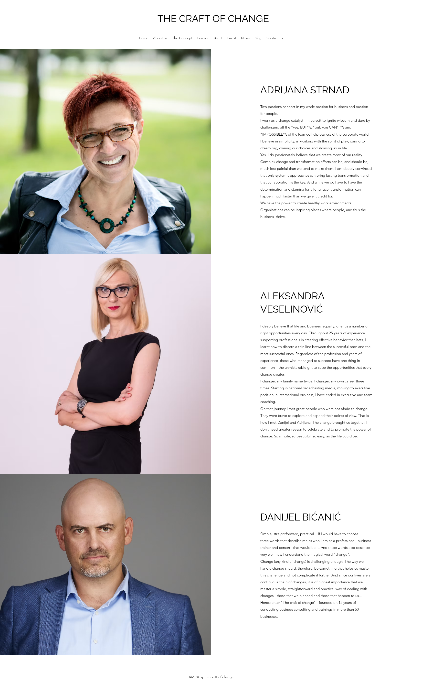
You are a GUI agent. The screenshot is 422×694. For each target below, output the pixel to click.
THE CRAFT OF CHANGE (213, 18)
